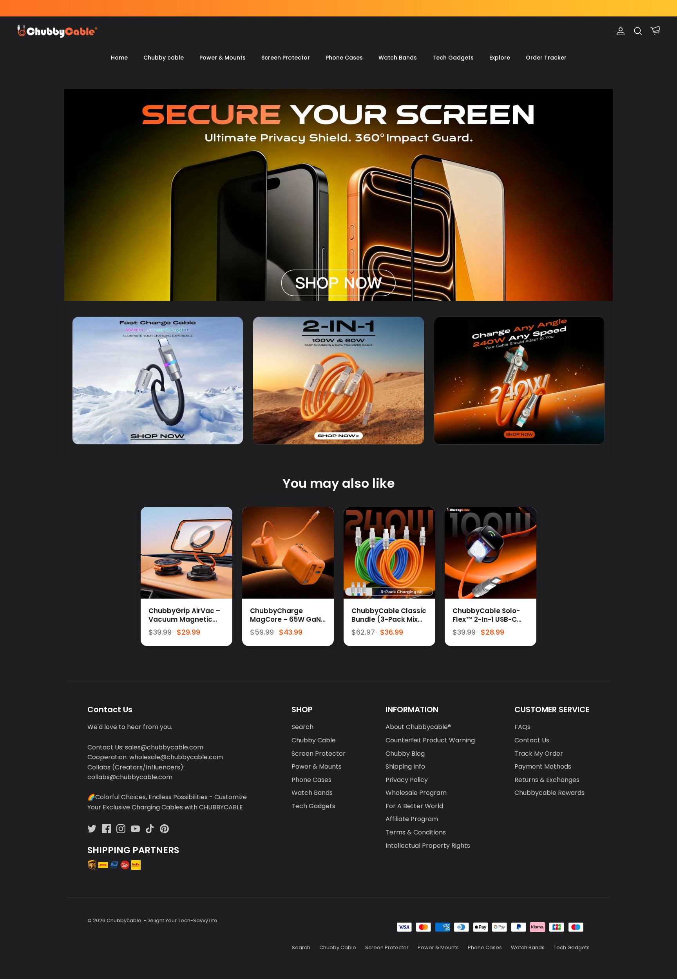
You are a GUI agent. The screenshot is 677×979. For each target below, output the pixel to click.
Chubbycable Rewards (549, 792)
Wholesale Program (416, 792)
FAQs (522, 726)
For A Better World (414, 806)
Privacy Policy (407, 779)
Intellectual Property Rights (428, 845)
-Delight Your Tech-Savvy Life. (181, 920)
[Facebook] (106, 828)
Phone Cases (344, 58)
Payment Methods (542, 766)
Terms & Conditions (416, 832)
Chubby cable (163, 58)
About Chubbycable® (418, 726)
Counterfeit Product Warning (430, 740)
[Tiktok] (149, 828)
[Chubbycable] (57, 31)
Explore (499, 58)
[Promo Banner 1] (157, 381)
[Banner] (338, 195)
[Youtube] (135, 828)
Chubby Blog (405, 753)
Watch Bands (397, 58)
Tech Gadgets (453, 58)
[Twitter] (91, 828)
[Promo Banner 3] (519, 381)
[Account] (619, 31)
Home (119, 58)
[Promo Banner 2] (338, 381)
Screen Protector (285, 58)
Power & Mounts (222, 58)
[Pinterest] (164, 828)
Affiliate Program (412, 818)
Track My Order (538, 753)
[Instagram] (120, 828)
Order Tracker (546, 58)
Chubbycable (124, 920)
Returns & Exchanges (546, 779)
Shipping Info (405, 766)
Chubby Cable (313, 740)
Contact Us (531, 740)
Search (302, 726)
